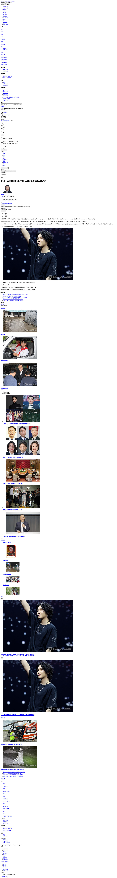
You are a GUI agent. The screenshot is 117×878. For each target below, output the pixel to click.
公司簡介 (5, 91)
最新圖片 (5, 48)
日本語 (4, 854)
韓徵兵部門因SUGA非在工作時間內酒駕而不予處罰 (15, 294)
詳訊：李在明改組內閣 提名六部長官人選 (13, 776)
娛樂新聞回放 (4, 59)
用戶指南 (5, 100)
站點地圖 (5, 85)
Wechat (4, 20)
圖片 (2, 46)
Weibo (4, 19)
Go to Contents (4, 1)
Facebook (5, 22)
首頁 (4, 90)
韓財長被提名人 (4, 388)
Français (5, 858)
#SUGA (2, 105)
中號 (6, 215)
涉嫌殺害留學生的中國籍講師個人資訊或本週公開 (12, 769)
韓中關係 (3, 44)
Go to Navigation (11, 1)
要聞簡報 (5, 823)
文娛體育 (3, 39)
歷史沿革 (5, 95)
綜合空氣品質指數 (5, 120)
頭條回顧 (3, 54)
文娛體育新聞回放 (7, 816)
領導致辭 (5, 94)
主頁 (2, 778)
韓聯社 (2, 106)
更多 (2, 538)
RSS (4, 82)
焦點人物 (5, 69)
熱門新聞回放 (4, 57)
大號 (6, 216)
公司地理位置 (6, 98)
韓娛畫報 (5, 49)
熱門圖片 (3, 540)
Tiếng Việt (5, 859)
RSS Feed (5, 24)
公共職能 (5, 93)
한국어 (4, 851)
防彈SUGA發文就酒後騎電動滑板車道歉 (13, 299)
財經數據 (5, 71)
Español (5, 857)
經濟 (2, 34)
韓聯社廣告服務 (7, 77)
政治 (2, 31)
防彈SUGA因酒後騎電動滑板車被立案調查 (13, 300)
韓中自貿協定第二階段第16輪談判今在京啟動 (14, 772)
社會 (2, 36)
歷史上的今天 (4, 64)
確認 (2, 177)
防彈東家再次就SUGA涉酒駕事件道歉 (12, 296)
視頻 (2, 52)
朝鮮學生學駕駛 (4, 360)
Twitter (4, 23)
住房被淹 (3, 334)
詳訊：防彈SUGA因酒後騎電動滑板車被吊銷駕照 (15, 297)
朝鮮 (2, 41)
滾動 (2, 29)
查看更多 (5, 112)
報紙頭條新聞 (4, 62)
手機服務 (5, 83)
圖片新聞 (3, 308)
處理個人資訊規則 (5, 861)
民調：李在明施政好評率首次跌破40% (12, 773)
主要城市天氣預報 (7, 76)
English (4, 853)
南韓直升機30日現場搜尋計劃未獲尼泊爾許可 (11, 744)
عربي (4, 855)
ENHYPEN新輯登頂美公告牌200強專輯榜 (13, 774)
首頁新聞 (3, 717)
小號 (6, 213)
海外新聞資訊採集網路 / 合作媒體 (11, 97)
